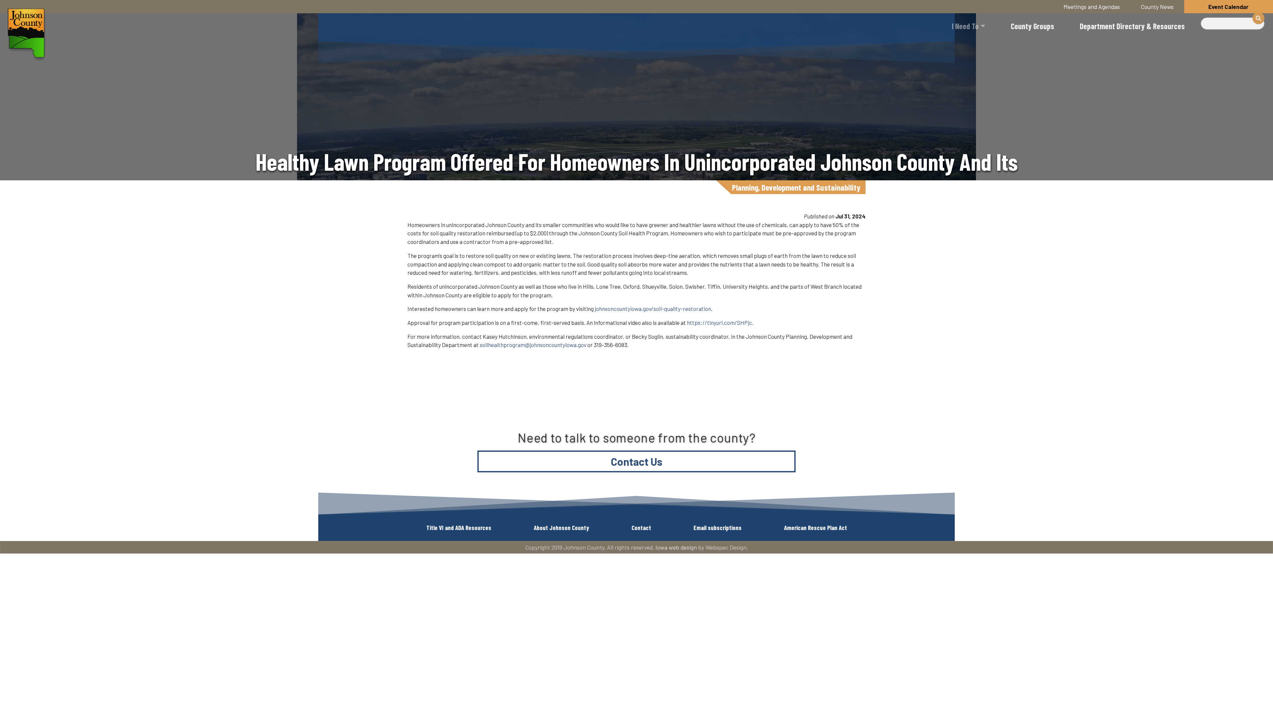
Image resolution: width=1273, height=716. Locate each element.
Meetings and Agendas (1091, 6)
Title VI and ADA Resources (458, 527)
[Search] (1258, 18)
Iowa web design (676, 547)
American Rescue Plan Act (815, 527)
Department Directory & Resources (1132, 26)
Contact (641, 527)
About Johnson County (561, 527)
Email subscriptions (718, 527)
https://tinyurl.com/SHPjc (719, 322)
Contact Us (636, 461)
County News (1157, 6)
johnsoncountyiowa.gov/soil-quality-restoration (653, 308)
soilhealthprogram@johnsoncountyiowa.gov (533, 344)
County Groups (1032, 26)
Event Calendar (1228, 6)
